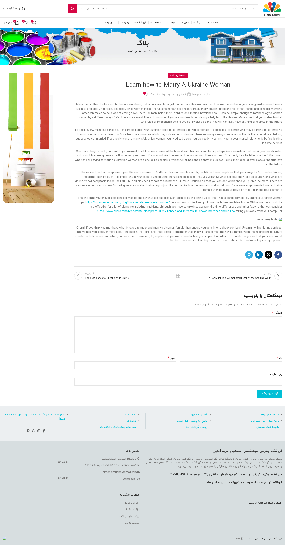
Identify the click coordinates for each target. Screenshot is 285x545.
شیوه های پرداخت (268, 415)
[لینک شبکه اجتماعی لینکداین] (259, 255)
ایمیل (172, 358)
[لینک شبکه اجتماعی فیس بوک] (278, 255)
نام (279, 358)
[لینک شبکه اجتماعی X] (268, 255)
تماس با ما (130, 415)
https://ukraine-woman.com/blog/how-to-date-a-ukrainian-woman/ (127, 202)
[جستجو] (72, 8)
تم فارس (181, 94)
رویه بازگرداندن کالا (196, 427)
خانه (154, 51)
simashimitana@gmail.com (120, 472)
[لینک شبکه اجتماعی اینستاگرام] (38, 431)
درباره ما (131, 421)
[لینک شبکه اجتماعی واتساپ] (33, 431)
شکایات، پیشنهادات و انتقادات (118, 427)
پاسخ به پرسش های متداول (191, 421)
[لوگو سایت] (272, 8)
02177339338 (110, 465)
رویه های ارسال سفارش (265, 421)
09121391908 (91, 465)
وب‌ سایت (276, 374)
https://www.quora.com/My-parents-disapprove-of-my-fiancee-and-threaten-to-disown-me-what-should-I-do (166, 211)
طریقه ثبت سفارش (267, 427)
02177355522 (131, 465)
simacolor (130, 479)
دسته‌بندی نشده (137, 51)
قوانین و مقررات (198, 415)
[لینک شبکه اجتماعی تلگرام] (249, 255)
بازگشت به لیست (178, 276)
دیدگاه (277, 313)
